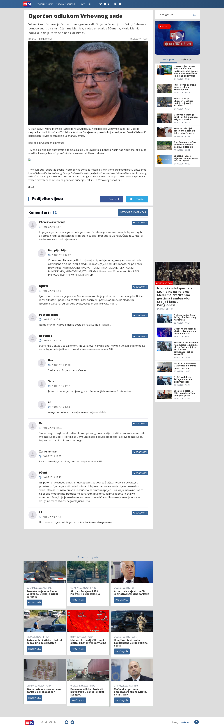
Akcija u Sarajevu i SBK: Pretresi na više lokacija (85, 593)
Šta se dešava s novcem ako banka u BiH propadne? (44, 691)
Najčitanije (186, 59)
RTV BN (61, 4)
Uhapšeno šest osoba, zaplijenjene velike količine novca (131, 643)
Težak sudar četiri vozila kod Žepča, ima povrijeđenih (44, 642)
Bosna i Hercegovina (88, 557)
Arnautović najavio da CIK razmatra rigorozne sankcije (131, 593)
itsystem (184, 722)
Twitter (140, 199)
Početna (41, 4)
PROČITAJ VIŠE (34, 602)
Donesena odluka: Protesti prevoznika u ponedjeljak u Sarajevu (87, 692)
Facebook (113, 199)
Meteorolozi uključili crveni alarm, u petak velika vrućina (88, 642)
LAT (83, 4)
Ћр (90, 4)
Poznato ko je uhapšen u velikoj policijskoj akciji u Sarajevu (42, 594)
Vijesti (50, 4)
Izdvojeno (168, 59)
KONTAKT (71, 4)
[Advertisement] (63, 544)
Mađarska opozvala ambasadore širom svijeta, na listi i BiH (130, 692)
